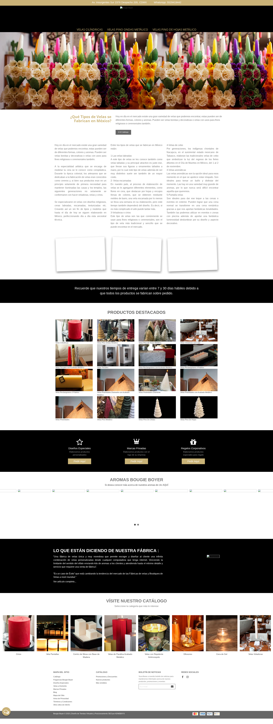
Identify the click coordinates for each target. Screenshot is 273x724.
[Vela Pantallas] (52, 633)
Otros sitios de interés (61, 705)
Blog (55, 692)
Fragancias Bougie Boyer (63, 680)
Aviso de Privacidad (61, 699)
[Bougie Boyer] (136, 16)
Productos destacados (136, 312)
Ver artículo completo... (64, 581)
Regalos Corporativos (193, 448)
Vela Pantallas (52, 654)
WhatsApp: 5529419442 (167, 2)
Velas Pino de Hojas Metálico (174, 29)
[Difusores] (188, 633)
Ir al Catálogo (123, 132)
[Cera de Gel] (221, 633)
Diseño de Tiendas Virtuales (82, 714)
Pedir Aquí (79, 461)
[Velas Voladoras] (255, 633)
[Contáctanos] (6, 711)
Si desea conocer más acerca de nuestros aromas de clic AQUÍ (136, 485)
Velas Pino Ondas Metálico (127, 29)
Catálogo (56, 677)
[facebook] (182, 677)
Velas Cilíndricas (90, 29)
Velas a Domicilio (60, 686)
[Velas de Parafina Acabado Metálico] (120, 633)
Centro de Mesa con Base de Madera (86, 655)
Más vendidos (101, 683)
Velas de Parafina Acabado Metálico (120, 655)
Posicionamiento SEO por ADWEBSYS (110, 714)
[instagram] (187, 677)
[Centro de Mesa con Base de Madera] (86, 633)
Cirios (18, 654)
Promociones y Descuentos (106, 677)
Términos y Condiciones (62, 702)
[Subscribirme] (172, 686)
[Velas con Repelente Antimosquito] (154, 633)
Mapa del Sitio (58, 695)
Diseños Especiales (79, 448)
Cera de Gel (221, 654)
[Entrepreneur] (193, 556)
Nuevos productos (103, 680)
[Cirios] (18, 633)
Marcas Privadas (136, 448)
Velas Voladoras (255, 654)
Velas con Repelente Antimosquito (154, 655)
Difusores (188, 654)
